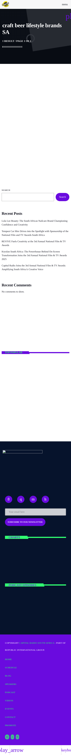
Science (10, 326)
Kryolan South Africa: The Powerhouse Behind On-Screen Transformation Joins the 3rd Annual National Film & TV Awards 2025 (34, 255)
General (11, 118)
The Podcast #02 (29, 616)
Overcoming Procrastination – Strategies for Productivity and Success (40, 392)
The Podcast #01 (29, 601)
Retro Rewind (14, 331)
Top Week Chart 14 (31, 553)
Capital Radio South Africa (36, 643)
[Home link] (5, 4)
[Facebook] (17, 736)
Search (6, 190)
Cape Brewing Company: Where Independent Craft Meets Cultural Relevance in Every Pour (30, 128)
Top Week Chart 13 (31, 568)
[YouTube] (7, 736)
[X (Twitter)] (12, 736)
